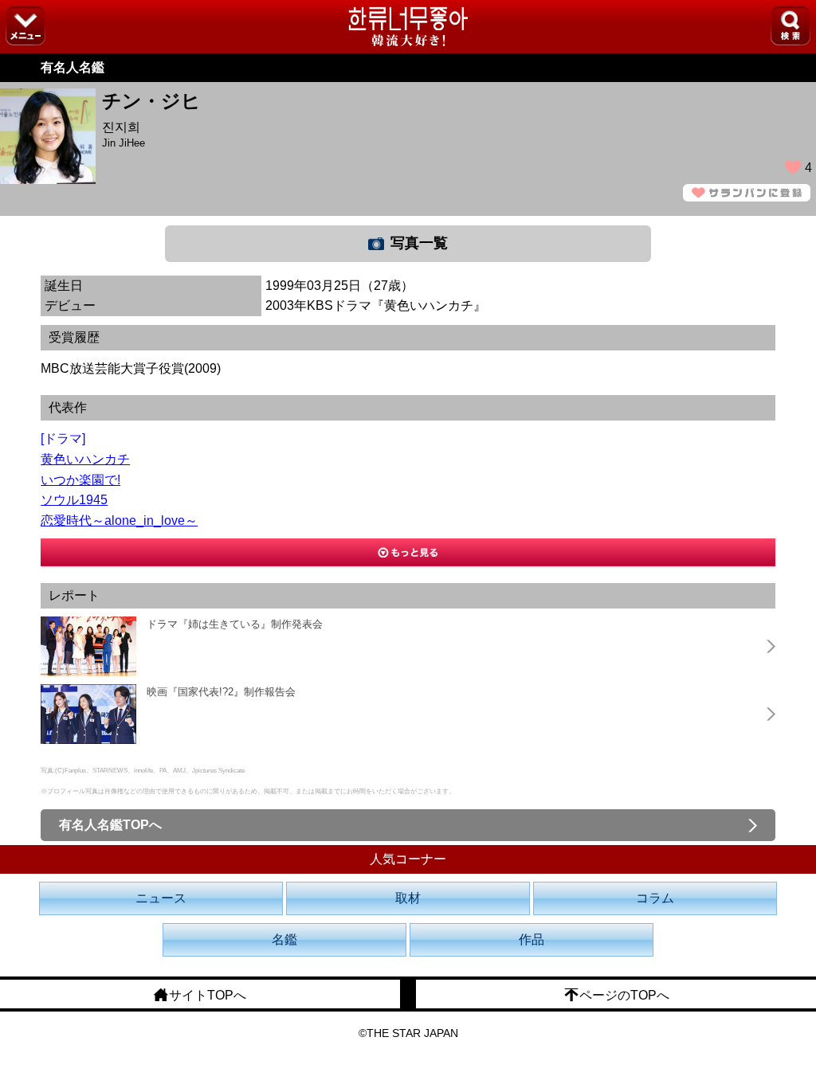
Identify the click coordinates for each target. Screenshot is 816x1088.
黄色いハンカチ (85, 459)
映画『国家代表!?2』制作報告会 (221, 692)
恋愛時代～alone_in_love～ (119, 520)
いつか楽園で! (80, 480)
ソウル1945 (74, 500)
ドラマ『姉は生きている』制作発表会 (235, 624)
